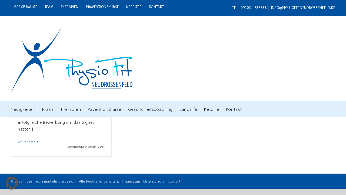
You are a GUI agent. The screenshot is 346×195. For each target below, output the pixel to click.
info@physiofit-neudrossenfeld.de (303, 8)
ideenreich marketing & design (51, 182)
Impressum (131, 182)
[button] (12, 183)
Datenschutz (154, 182)
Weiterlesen (27, 142)
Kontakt (174, 182)
